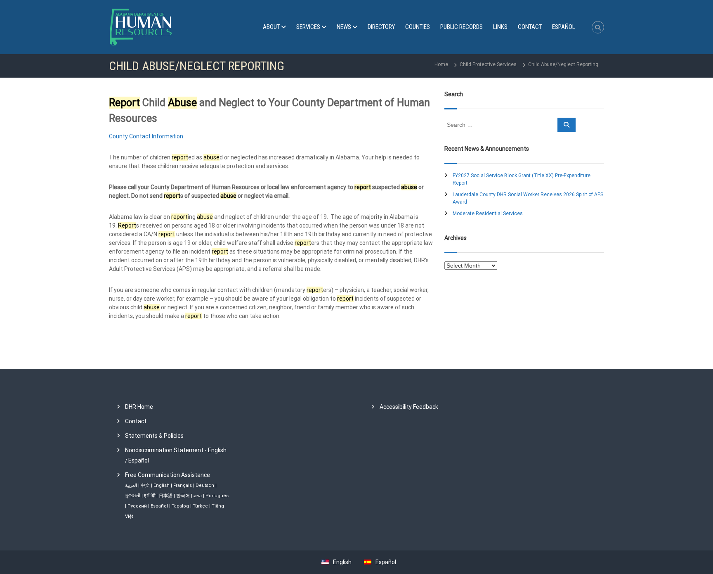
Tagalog (180, 506)
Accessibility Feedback (409, 406)
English (161, 485)
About (271, 27)
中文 (145, 485)
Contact (530, 27)
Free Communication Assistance (167, 475)
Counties (417, 27)
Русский (137, 506)
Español (138, 460)
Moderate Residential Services (488, 213)
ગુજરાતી (132, 495)
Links (500, 27)
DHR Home (139, 406)
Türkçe (200, 506)
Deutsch (205, 485)
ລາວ (198, 495)
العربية (131, 485)
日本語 (165, 495)
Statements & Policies (154, 435)
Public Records (461, 27)
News (344, 27)
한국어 (183, 495)
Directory (381, 27)
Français (182, 485)
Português (217, 495)
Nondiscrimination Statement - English (176, 450)
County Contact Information (146, 136)
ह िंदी (149, 495)
